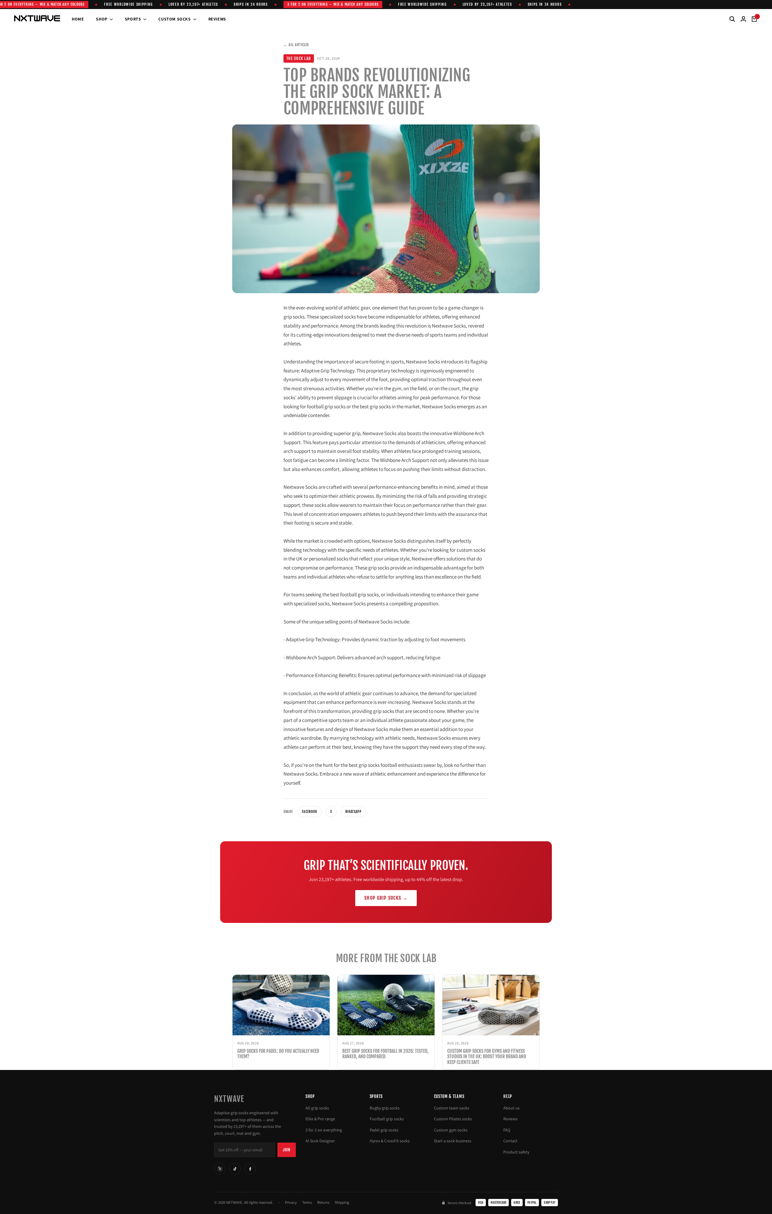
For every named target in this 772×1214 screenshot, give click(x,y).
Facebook (309, 811)
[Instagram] (220, 1169)
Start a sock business (452, 1140)
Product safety (516, 1152)
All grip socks (317, 1108)
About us (511, 1108)
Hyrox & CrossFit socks (390, 1140)
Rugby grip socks (385, 1108)
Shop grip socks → (386, 898)
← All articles (296, 44)
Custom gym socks (450, 1130)
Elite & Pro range (320, 1118)
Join (286, 1149)
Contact (510, 1140)
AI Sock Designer (320, 1140)
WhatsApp (353, 811)
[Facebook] (250, 1169)
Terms (307, 1202)
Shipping (342, 1202)
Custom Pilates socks (453, 1118)
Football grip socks (387, 1118)
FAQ (506, 1130)
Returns (323, 1202)
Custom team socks (451, 1108)
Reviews (510, 1118)
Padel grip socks (384, 1130)
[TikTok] (235, 1169)
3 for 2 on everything (323, 1130)
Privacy (291, 1202)
